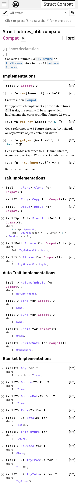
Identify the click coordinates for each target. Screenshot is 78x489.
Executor (39, 218)
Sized (37, 375)
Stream (28, 257)
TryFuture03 (27, 250)
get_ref (26, 122)
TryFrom (33, 460)
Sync (24, 315)
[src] (71, 38)
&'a (15, 229)
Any (24, 368)
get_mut (26, 140)
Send (12, 236)
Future (30, 243)
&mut (11, 144)
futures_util (28, 31)
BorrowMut (29, 396)
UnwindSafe (30, 343)
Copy (24, 199)
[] (64, 38)
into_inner (29, 162)
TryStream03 (26, 264)
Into (30, 418)
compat (50, 31)
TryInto (33, 474)
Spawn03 (29, 229)
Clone (25, 187)
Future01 (25, 232)
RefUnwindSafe (33, 282)
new (23, 93)
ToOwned (27, 446)
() (45, 232)
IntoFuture (30, 432)
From (24, 410)
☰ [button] (4, 4)
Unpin (44, 250)
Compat (11, 38)
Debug (25, 206)
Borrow (26, 382)
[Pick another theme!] (5, 13)
